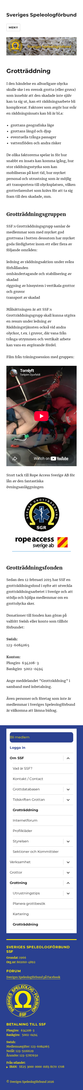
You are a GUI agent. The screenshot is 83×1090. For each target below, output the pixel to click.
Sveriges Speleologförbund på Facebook (33, 977)
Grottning (18, 883)
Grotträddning (25, 810)
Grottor (16, 872)
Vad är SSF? (22, 768)
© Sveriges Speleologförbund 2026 (30, 1082)
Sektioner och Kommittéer (36, 852)
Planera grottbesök (29, 904)
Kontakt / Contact (28, 779)
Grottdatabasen (26, 789)
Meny (13, 27)
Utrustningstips (26, 893)
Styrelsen (21, 841)
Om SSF (17, 758)
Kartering (21, 914)
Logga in (17, 748)
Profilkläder (22, 831)
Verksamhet (20, 862)
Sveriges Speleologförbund (41, 15)
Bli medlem (20, 737)
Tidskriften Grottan (29, 800)
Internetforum (25, 820)
